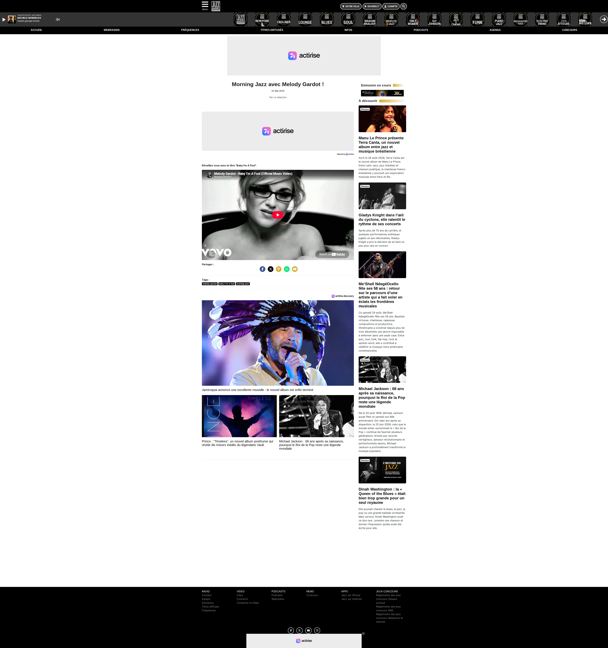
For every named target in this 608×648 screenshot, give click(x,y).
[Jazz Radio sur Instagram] (317, 630)
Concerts (242, 599)
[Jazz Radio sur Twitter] (299, 630)
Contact (207, 595)
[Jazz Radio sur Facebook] (291, 630)
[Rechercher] (403, 6)
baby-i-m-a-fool (226, 284)
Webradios (112, 30)
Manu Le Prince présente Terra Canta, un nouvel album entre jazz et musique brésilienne (381, 144)
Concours (569, 30)
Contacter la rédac (248, 602)
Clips (240, 595)
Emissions (208, 602)
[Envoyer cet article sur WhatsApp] (286, 270)
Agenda (495, 30)
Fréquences (190, 30)
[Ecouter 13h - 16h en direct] (382, 92)
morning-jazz (243, 284)
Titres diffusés (272, 30)
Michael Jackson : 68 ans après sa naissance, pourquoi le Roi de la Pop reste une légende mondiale (382, 398)
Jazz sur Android (351, 599)
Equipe (206, 599)
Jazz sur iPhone (350, 595)
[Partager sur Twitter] (269, 270)
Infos (348, 30)
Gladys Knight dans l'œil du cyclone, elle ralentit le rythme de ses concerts (382, 219)
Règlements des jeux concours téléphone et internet (389, 618)
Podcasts (421, 30)
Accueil (36, 30)
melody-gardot (210, 284)
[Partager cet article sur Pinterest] (278, 270)
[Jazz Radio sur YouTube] (308, 630)
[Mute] (57, 19)
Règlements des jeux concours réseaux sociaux (388, 599)
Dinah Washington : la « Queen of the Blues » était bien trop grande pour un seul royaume (382, 496)
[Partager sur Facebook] (261, 270)
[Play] (4, 20)
